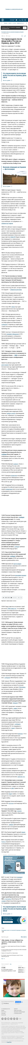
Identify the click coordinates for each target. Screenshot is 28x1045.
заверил (11, 824)
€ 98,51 (9, 23)
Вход (20, 20)
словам (3, 901)
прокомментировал (20, 575)
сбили (13, 307)
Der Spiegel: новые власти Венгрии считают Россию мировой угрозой (12, 956)
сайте (12, 788)
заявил (15, 708)
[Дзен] (8, 1019)
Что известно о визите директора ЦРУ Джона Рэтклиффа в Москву (13, 947)
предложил (9, 489)
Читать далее (7, 80)
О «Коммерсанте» (5, 1008)
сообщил (4, 454)
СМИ (15, 355)
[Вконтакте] (5, 1019)
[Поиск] (23, 20)
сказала (19, 811)
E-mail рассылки (18, 1013)
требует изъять (11, 413)
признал (20, 733)
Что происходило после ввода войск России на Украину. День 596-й (14, 75)
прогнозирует (17, 564)
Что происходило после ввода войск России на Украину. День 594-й (14, 909)
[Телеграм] (2, 1019)
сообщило (7, 677)
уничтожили (5, 365)
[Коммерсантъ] (2, 20)
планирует (20, 877)
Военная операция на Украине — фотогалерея (14, 168)
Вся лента (24, 937)
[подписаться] (3, 931)
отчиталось (8, 899)
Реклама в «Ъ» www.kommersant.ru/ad (14, 9)
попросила (14, 475)
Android (15, 1008)
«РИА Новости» (11, 608)
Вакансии (3, 1015)
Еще (2, 958)
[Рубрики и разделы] (25, 20)
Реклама (3, 1013)
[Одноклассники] (11, 1019)
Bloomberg (22, 687)
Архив (2, 1010)
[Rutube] (14, 1019)
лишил (23, 832)
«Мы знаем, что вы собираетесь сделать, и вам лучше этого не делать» (12, 942)
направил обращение (12, 334)
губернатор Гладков (7, 223)
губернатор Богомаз (16, 289)
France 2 (3, 842)
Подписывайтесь (7, 922)
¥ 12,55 (14, 23)
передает (15, 703)
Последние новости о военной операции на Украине (12, 32)
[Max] (17, 1019)
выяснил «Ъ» (21, 776)
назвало (15, 464)
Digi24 (10, 794)
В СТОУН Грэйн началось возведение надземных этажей (8, 970)
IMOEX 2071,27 (20, 23)
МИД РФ (12, 237)
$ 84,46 (5, 23)
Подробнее (9, 1042)
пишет (13, 728)
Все (10, 964)
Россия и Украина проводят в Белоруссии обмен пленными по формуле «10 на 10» (13, 950)
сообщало (4, 324)
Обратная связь (17, 1010)
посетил (11, 803)
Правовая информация (19, 1011)
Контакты (3, 1011)
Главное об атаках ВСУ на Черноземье (9, 953)
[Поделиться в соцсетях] (25, 36)
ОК (24, 28)
